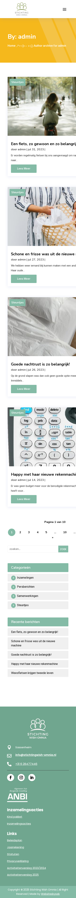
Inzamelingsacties (19, 823)
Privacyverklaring (18, 861)
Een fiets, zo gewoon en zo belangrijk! (34, 632)
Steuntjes (17, 82)
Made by (45, 894)
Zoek (63, 549)
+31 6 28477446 (26, 764)
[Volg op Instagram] (21, 777)
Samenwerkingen (27, 596)
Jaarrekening (15, 847)
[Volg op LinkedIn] (31, 777)
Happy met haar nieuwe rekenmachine (34, 664)
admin (22, 149)
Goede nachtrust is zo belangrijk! (40, 364)
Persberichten (25, 586)
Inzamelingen (25, 577)
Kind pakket (14, 817)
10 (65, 532)
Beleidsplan (14, 840)
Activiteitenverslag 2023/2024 (26, 868)
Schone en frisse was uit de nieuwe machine (33, 643)
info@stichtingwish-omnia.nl (35, 755)
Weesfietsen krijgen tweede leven (32, 673)
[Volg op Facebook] (10, 777)
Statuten (13, 854)
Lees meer (23, 168)
